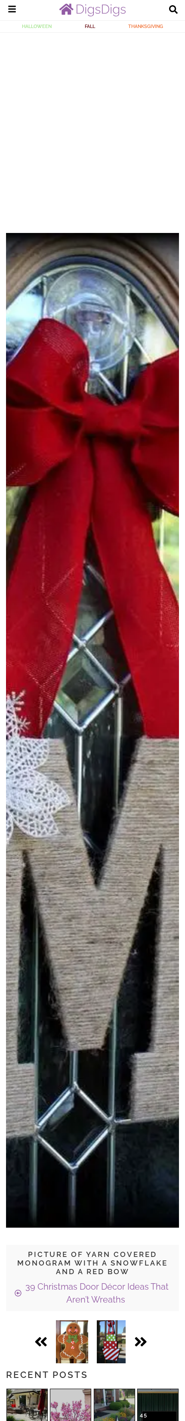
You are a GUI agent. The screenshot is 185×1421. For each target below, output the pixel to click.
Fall (90, 26)
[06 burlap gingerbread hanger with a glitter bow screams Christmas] (72, 1341)
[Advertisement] (92, 129)
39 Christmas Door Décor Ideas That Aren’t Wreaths (96, 1293)
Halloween (37, 26)
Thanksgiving (145, 26)
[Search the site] (173, 10)
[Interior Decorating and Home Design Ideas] (92, 14)
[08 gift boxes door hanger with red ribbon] (111, 1341)
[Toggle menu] (12, 10)
